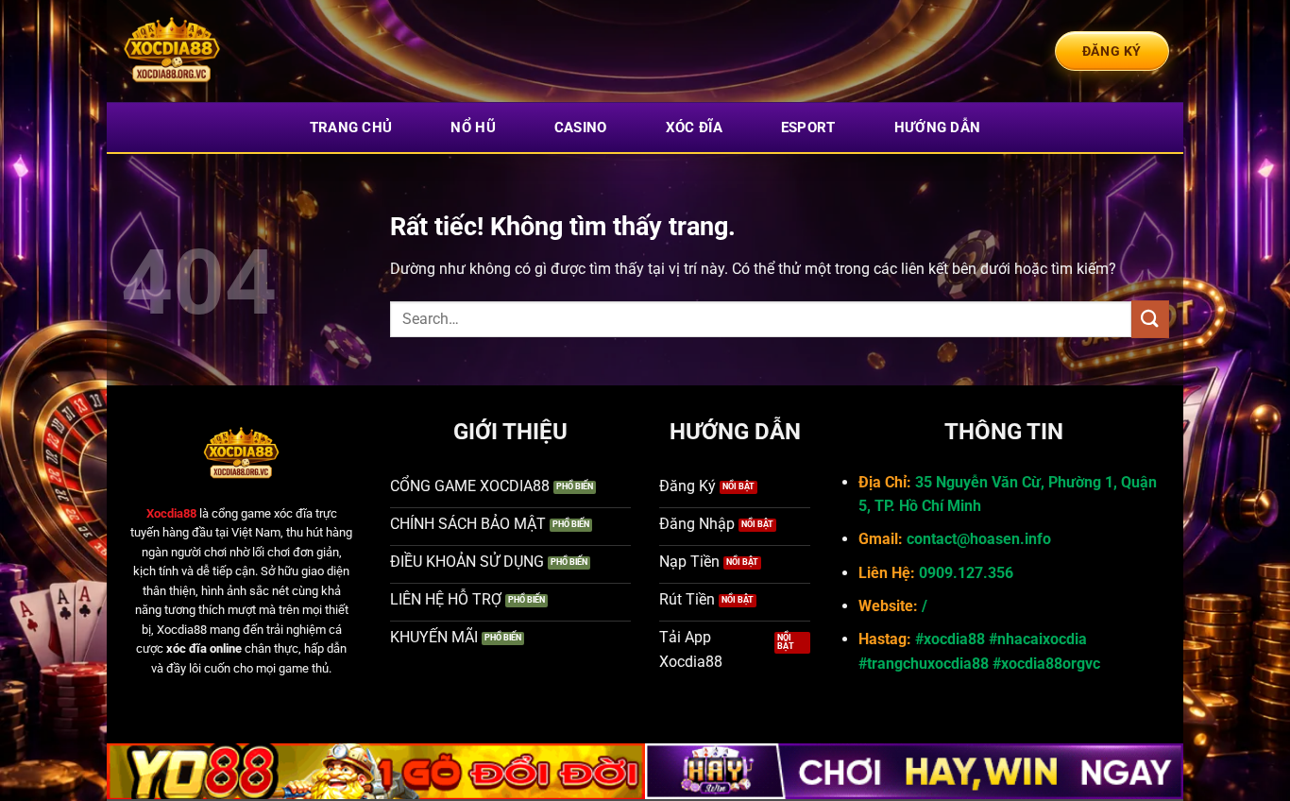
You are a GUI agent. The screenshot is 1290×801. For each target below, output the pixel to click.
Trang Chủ (351, 127)
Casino (580, 127)
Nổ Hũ (473, 127)
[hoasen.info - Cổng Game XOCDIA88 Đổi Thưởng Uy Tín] (215, 51)
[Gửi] (1150, 318)
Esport (808, 127)
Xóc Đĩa (694, 127)
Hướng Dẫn (937, 127)
